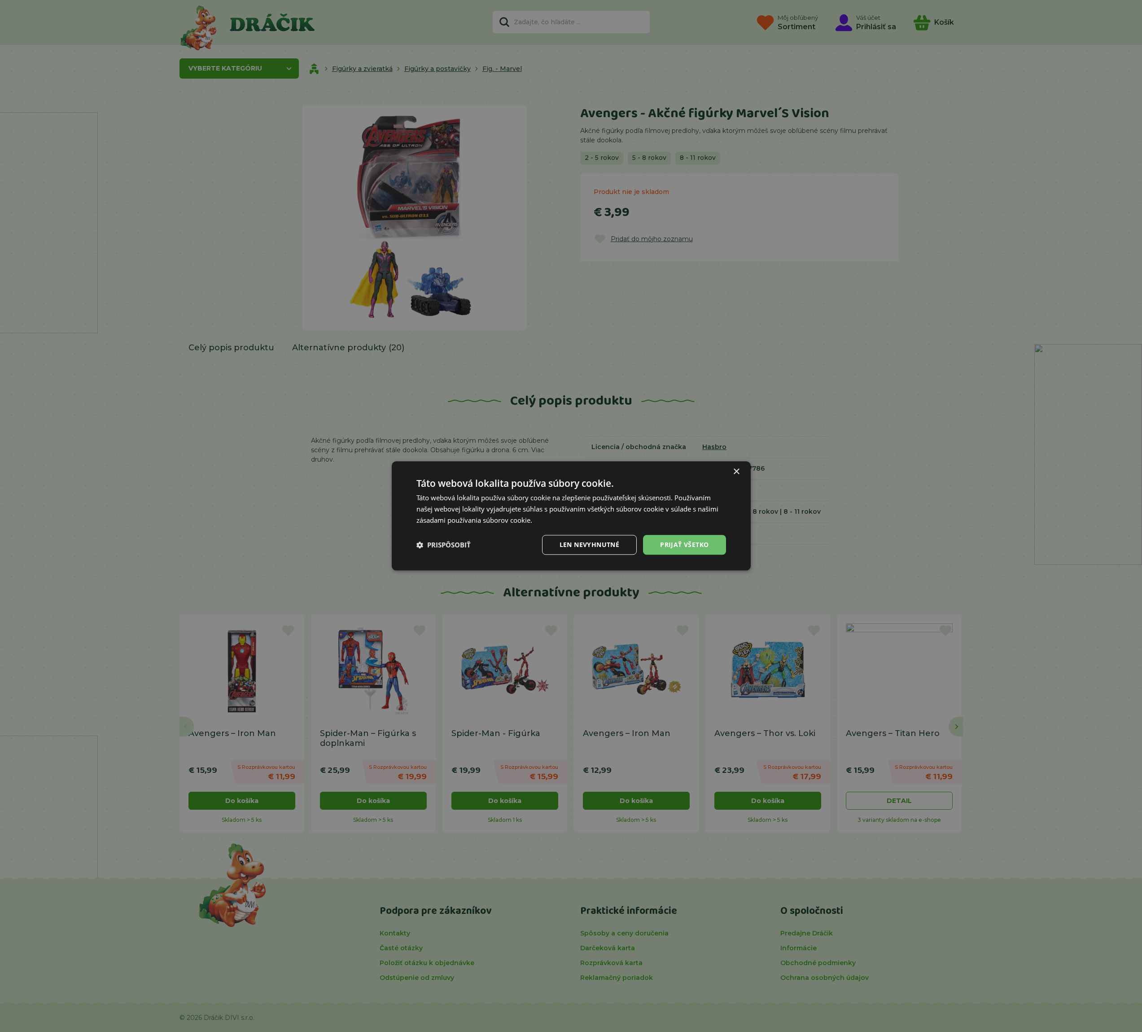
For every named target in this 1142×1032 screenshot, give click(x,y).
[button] (443, 545)
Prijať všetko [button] (684, 544)
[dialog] (571, 515)
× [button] (736, 471)
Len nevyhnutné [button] (590, 544)
